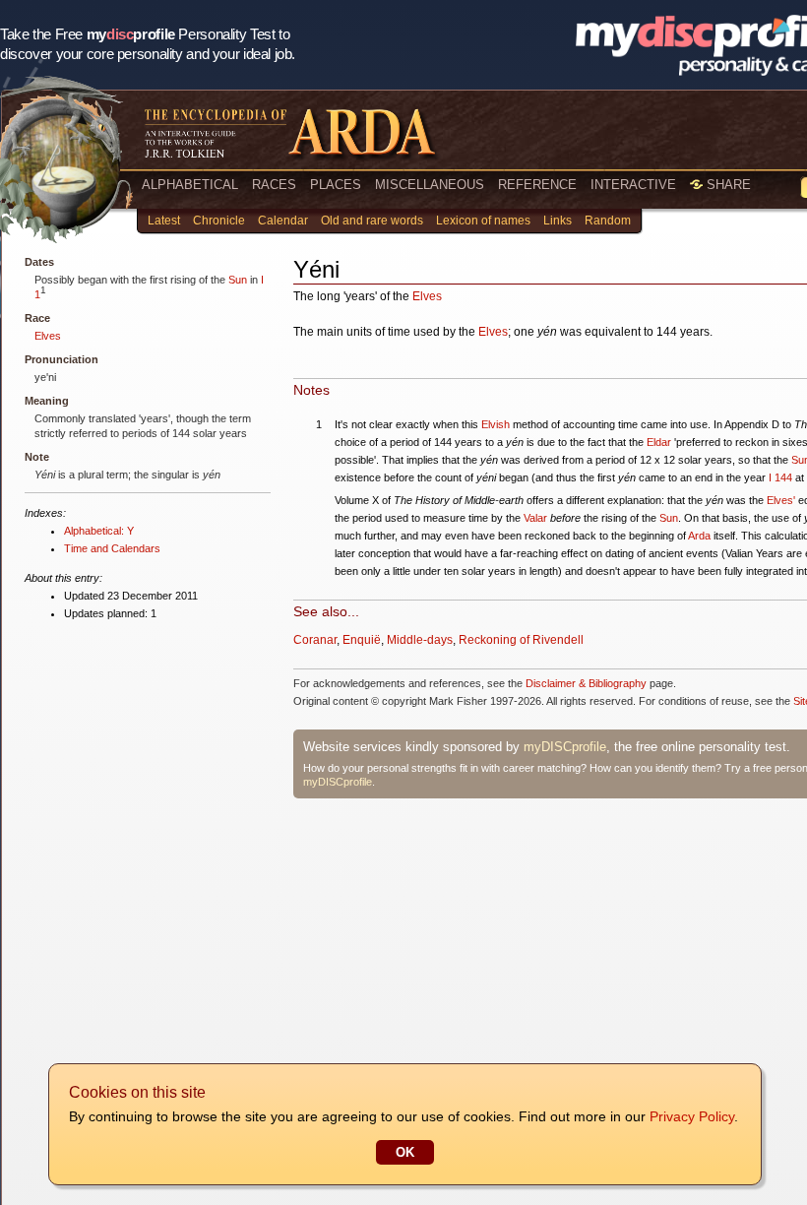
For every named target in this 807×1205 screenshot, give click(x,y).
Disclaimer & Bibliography (586, 683)
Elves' (781, 500)
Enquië (361, 640)
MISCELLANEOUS (429, 184)
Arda (699, 535)
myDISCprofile (565, 746)
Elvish (495, 424)
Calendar (283, 220)
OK (405, 1152)
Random (608, 220)
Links (557, 220)
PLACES (335, 184)
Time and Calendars (112, 548)
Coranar (315, 640)
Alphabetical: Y (99, 531)
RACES (274, 184)
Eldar (659, 442)
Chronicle (219, 220)
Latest (164, 220)
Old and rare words (372, 220)
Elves (47, 336)
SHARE (727, 184)
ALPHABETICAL (190, 184)
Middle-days (420, 640)
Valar (535, 518)
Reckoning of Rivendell (521, 640)
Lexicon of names (483, 220)
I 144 (780, 477)
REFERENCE (537, 184)
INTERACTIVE (633, 184)
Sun (237, 279)
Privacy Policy (692, 1116)
